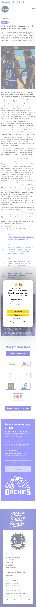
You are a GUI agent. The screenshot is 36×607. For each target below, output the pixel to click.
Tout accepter (18, 311)
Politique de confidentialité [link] (18, 322)
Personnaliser (18, 318)
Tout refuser (18, 315)
